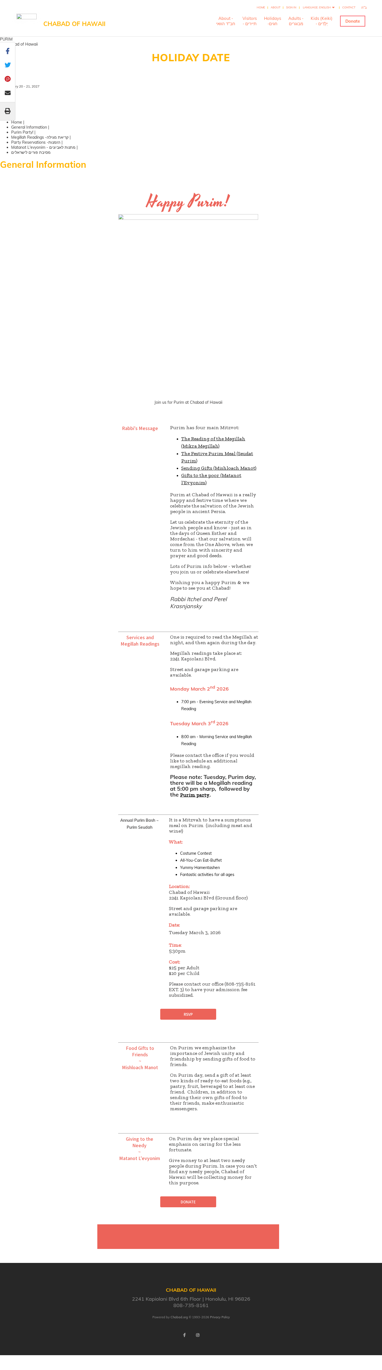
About (275, 7)
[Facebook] (184, 1335)
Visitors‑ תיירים (249, 21)
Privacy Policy (220, 1317)
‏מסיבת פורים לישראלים (31, 152)
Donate (352, 21)
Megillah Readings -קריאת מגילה (40, 137)
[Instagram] (197, 1335)
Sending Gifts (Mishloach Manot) (218, 468)
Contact (348, 7)
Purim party (194, 795)
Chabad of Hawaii (74, 24)
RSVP (188, 1014)
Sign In (291, 7)
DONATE (188, 1201)
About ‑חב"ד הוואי (225, 21)
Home (261, 7)
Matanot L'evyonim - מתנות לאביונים (43, 147)
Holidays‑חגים (272, 21)
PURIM (6, 39)
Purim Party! (22, 132)
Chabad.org (179, 1317)
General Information (29, 127)
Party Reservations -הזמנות (35, 142)
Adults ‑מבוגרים (295, 21)
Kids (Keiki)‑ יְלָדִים (322, 21)
